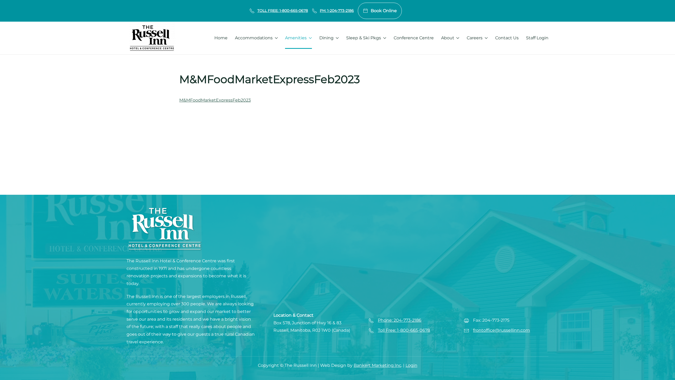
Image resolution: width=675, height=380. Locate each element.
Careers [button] (475, 37)
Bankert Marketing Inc (377, 365)
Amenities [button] (296, 37)
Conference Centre (414, 37)
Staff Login (537, 37)
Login (411, 365)
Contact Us (507, 37)
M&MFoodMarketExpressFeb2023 (215, 100)
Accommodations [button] (254, 37)
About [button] (447, 37)
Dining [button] (326, 37)
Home (221, 37)
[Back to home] (152, 38)
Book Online (384, 10)
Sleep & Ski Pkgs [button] (363, 37)
